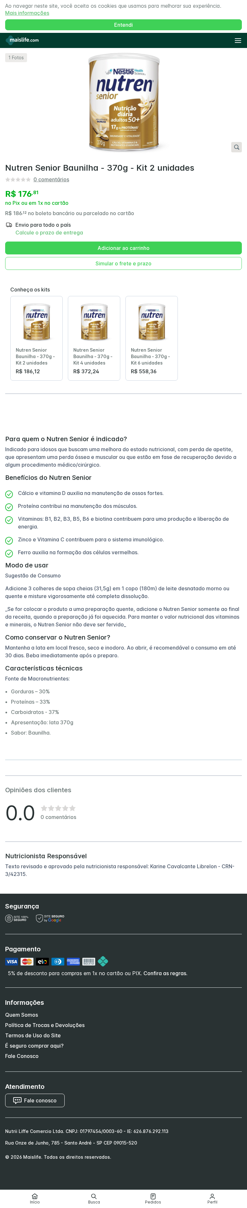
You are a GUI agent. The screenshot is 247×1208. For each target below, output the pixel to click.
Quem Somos (21, 1015)
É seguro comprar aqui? (34, 1045)
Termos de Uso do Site (33, 1035)
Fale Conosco (22, 1056)
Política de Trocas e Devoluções (45, 1025)
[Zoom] (236, 147)
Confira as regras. (165, 973)
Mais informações (27, 13)
